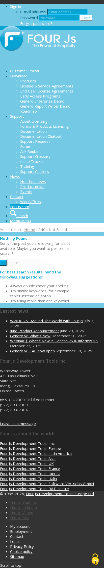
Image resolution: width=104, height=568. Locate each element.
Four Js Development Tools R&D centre (34, 488)
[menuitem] (57, 70)
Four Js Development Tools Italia (28, 478)
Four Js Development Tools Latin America (36, 453)
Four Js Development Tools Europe (30, 448)
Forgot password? (36, 23)
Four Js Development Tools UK (27, 463)
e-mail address (33, 11)
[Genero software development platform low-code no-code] (38, 62)
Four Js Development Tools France (30, 468)
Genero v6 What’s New (30, 335)
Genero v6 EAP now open (32, 350)
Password (29, 17)
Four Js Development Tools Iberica (30, 473)
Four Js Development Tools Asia (28, 458)
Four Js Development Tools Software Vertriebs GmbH (47, 483)
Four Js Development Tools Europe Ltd (60, 493)
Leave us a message (18, 423)
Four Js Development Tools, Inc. (27, 443)
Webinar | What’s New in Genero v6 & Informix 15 (54, 340)
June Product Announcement (34, 330)
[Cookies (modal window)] (95, 559)
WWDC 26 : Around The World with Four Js (46, 320)
